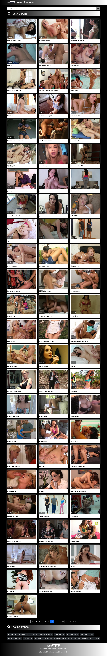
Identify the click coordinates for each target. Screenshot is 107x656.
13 (59, 621)
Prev (33, 621)
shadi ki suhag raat (60, 638)
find (98, 8)
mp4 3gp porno (12, 634)
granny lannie (39, 638)
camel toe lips (23, 634)
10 (48, 621)
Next (74, 621)
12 (55, 621)
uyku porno (33, 634)
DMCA (66, 652)
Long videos (29, 2)
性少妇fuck (48, 638)
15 (66, 621)
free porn (60, 648)
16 (70, 621)
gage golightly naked (87, 634)
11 (52, 621)
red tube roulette (59, 634)
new (53, 648)
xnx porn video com (74, 638)
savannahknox (28, 638)
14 (63, 621)
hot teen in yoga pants (45, 634)
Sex (11, 2)
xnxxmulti (85, 638)
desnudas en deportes (14, 638)
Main (20, 2)
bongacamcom (94, 638)
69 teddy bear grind (72, 634)
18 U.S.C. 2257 (43, 652)
